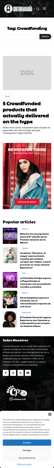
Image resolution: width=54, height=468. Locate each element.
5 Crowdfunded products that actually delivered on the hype (26, 112)
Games (25, 248)
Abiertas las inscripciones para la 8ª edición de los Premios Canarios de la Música (34, 238)
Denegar (27, 450)
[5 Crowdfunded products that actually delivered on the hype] (27, 73)
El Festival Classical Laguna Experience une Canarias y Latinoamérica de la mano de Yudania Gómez (35, 321)
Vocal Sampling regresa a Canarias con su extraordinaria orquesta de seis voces (35, 302)
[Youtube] (28, 373)
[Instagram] (13, 373)
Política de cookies (24, 464)
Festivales (26, 312)
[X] (20, 373)
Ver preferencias (27, 458)
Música (25, 229)
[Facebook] (6, 373)
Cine (24, 273)
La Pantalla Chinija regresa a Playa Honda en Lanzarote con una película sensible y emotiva (35, 282)
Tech (7, 96)
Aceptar (27, 442)
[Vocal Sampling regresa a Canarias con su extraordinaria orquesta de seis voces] (10, 299)
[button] (49, 414)
